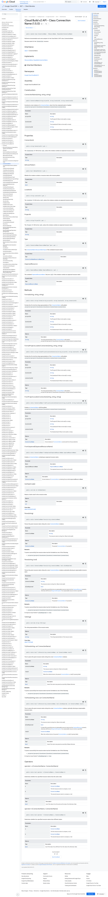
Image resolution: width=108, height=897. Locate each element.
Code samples (68, 880)
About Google (25, 890)
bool (26, 185)
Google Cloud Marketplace (28, 880)
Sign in (104, 1)
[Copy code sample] (85, 32)
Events (88, 878)
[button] (9, 144)
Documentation (32, 16)
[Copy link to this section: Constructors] (37, 90)
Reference (18, 9)
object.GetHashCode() (30, 509)
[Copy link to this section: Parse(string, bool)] (38, 560)
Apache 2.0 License (26, 864)
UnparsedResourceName (38, 274)
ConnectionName (43, 60)
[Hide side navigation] (17, 894)
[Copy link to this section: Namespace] (35, 71)
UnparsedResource (77, 589)
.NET (21, 6)
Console (85, 1)
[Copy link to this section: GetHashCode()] (36, 484)
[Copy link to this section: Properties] (34, 136)
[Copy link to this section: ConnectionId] (35, 140)
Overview (4, 9)
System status (46, 883)
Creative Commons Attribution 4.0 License (61, 863)
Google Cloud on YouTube (92, 883)
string (52, 116)
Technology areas (24, 1)
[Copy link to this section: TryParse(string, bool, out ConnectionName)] (55, 698)
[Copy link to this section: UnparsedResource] (39, 264)
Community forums (47, 876)
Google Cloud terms (44, 890)
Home (26, 16)
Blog (87, 876)
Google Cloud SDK (11, 6)
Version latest (30, 27)
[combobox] (72, 1)
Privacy (31, 890)
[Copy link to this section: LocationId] (33, 190)
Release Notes (46, 880)
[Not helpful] (86, 17)
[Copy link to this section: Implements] (35, 56)
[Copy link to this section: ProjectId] (32, 214)
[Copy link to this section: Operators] (34, 762)
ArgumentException (56, 590)
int (26, 504)
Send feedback (81, 20)
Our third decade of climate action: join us (60, 890)
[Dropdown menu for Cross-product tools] (45, 2)
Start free (101, 6)
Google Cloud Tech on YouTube (93, 885)
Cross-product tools (38, 1)
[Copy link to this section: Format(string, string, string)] (45, 295)
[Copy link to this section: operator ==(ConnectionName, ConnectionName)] (59, 766)
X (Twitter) (88, 880)
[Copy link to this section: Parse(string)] (34, 513)
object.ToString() (29, 642)
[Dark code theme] (83, 32)
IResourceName (29, 60)
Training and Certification (70, 885)
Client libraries (30, 6)
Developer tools (40, 16)
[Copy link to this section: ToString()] (32, 617)
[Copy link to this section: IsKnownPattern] (36, 165)
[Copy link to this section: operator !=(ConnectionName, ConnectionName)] (59, 809)
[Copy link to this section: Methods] (33, 290)
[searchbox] (10, 14)
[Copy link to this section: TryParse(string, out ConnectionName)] (52, 646)
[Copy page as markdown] (46, 24)
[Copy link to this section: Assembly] (33, 81)
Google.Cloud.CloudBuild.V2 (32, 75)
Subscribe (90, 894)
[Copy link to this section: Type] (29, 239)
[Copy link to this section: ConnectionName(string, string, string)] (52, 95)
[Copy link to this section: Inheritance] (35, 47)
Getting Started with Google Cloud (72, 878)
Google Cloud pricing (26, 878)
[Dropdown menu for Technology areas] (30, 2)
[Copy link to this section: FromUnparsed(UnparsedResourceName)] (54, 447)
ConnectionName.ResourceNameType (36, 249)
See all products (25, 876)
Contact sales (25, 883)
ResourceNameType (39, 259)
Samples (26, 9)
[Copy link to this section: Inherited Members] (43, 65)
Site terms (36, 890)
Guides (11, 9)
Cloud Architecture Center (71, 883)
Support (45, 878)
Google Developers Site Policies (45, 864)
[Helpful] (84, 17)
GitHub (66, 876)
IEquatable (36, 60)
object (26, 50)
